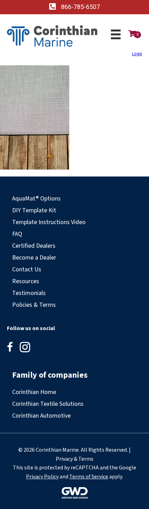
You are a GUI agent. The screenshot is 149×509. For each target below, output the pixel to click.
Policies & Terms (34, 305)
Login (137, 53)
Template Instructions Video (49, 222)
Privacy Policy (42, 477)
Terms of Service (88, 477)
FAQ (17, 234)
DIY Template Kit (34, 210)
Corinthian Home (34, 392)
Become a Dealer (34, 257)
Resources (25, 281)
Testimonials (29, 293)
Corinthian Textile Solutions (48, 404)
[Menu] (115, 34)
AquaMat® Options (36, 198)
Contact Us (26, 269)
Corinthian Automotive (41, 415)
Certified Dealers (33, 245)
